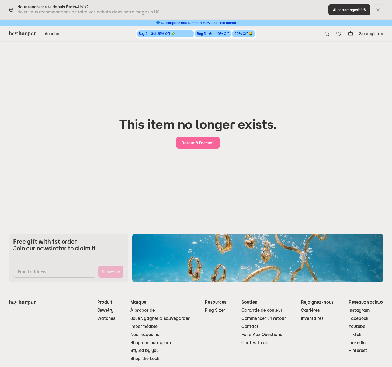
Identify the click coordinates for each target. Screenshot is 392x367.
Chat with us (254, 342)
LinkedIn (357, 342)
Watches (106, 318)
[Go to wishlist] (338, 33)
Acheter (52, 33)
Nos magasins (144, 334)
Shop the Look (144, 358)
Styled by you (144, 350)
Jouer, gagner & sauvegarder (160, 318)
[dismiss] (378, 9)
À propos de (142, 310)
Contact (250, 326)
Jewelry (105, 310)
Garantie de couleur (261, 310)
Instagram (359, 310)
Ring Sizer (215, 310)
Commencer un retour (263, 318)
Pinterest (358, 350)
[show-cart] (350, 33)
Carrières (310, 310)
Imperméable (144, 326)
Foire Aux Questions (261, 334)
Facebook (359, 318)
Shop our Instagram (150, 342)
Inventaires (312, 318)
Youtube (357, 326)
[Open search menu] (327, 33)
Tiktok (355, 334)
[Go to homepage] (22, 33)
